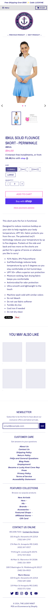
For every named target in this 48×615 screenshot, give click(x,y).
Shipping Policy (24, 452)
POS (12, 606)
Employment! (24, 464)
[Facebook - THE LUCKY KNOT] (16, 593)
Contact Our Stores (31, 532)
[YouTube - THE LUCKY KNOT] (36, 593)
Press (24, 470)
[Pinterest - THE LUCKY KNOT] (26, 593)
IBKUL (8, 147)
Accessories (23, 509)
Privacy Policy (24, 473)
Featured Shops (23, 512)
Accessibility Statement (24, 479)
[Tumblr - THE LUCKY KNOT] (31, 593)
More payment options (24, 208)
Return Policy (24, 455)
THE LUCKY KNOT (27, 603)
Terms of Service (24, 476)
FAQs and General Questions (24, 458)
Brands (23, 506)
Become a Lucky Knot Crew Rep (24, 467)
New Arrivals (24, 497)
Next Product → (35, 35)
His (23, 503)
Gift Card (24, 518)
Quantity (9, 180)
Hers (23, 500)
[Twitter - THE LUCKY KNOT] (12, 593)
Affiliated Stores (23, 515)
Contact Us (24, 449)
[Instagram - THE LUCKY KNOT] (21, 593)
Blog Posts (24, 461)
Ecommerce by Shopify (27, 606)
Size (7, 165)
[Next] (45, 106)
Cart (42, 8)
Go (42, 426)
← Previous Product (16, 35)
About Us (24, 446)
